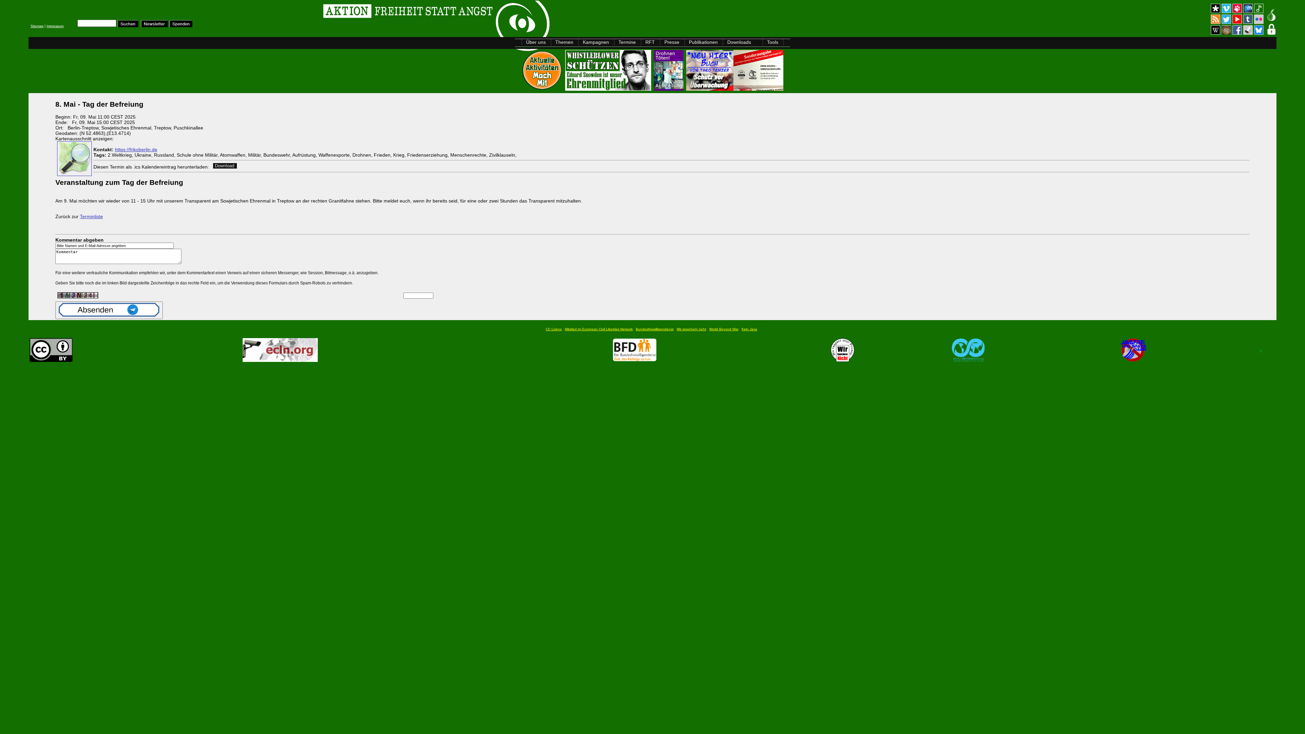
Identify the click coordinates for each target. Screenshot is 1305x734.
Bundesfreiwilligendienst (655, 329)
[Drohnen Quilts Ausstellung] (669, 89)
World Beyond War (723, 329)
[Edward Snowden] (608, 89)
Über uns (536, 42)
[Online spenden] (181, 26)
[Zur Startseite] (114, 12)
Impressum (55, 26)
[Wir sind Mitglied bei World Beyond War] (968, 360)
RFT (650, 42)
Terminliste (91, 216)
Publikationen (703, 42)
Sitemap (37, 26)
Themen (564, 42)
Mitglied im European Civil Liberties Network (599, 329)
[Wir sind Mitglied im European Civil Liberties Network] (280, 360)
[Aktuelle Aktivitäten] (542, 89)
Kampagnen (596, 42)
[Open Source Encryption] (734, 89)
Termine (627, 42)
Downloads (739, 42)
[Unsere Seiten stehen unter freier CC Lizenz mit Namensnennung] (51, 360)
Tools (772, 42)
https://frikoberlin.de (136, 149)
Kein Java (749, 329)
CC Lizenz (554, 329)
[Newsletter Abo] (154, 26)
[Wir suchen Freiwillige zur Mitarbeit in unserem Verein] (635, 360)
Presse (671, 42)
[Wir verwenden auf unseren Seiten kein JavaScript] (1133, 360)
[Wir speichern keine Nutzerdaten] (843, 360)
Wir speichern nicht (691, 329)
